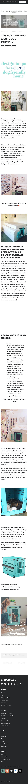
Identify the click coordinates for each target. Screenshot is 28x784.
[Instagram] (2, 683)
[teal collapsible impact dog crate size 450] (14, 567)
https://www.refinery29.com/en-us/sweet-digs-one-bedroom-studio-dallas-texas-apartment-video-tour (12, 298)
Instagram (12, 587)
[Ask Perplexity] (11, 771)
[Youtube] (11, 683)
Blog (7, 11)
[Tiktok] (17, 683)
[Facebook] (5, 683)
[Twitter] (8, 683)
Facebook (6, 587)
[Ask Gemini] (16, 771)
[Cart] (25, 6)
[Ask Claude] (7, 771)
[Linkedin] (20, 683)
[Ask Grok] (20, 771)
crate (16, 286)
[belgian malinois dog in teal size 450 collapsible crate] (14, 502)
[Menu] (2, 6)
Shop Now (22, 2)
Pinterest (16, 477)
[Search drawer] (22, 6)
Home (2, 11)
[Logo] (14, 6)
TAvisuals (19, 644)
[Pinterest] (14, 683)
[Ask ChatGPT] (3, 771)
